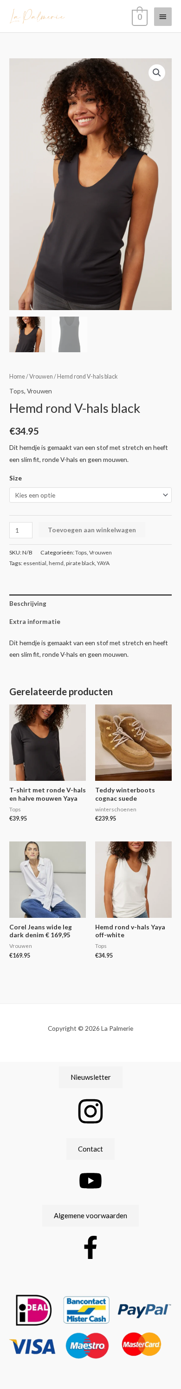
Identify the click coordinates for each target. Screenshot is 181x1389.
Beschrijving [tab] (27, 603)
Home (17, 376)
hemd (56, 563)
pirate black (80, 563)
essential (34, 563)
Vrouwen (41, 376)
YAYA (103, 563)
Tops (16, 391)
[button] (157, 72)
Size (15, 478)
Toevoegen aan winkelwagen (92, 530)
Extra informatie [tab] (34, 621)
